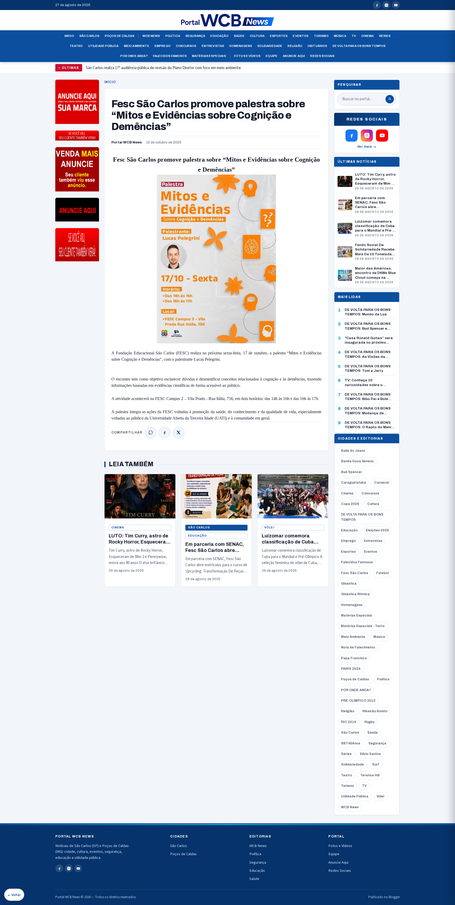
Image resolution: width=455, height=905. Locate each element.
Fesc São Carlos (354, 573)
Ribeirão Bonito (374, 711)
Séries (384, 35)
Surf (375, 764)
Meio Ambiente (136, 45)
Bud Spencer (351, 472)
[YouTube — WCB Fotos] (396, 5)
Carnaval (381, 482)
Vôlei (269, 527)
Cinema (367, 35)
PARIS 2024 (350, 669)
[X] (178, 432)
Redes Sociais (322, 55)
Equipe (272, 55)
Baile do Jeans (353, 451)
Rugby (369, 722)
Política (172, 35)
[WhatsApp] (150, 432)
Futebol (382, 573)
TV (354, 35)
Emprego (163, 45)
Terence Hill (369, 775)
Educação (219, 35)
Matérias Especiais (209, 55)
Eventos (300, 35)
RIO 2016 (348, 722)
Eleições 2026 (377, 530)
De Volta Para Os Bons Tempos (359, 45)
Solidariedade (269, 45)
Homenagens (240, 45)
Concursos (186, 45)
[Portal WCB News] (227, 20)
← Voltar (14, 895)
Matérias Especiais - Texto (362, 626)
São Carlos (89, 35)
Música (340, 35)
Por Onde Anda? (133, 55)
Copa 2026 (350, 504)
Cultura (257, 35)
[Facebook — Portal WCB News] (377, 5)
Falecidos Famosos (170, 55)
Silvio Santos (370, 754)
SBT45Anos (350, 743)
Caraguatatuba (353, 482)
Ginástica (349, 583)
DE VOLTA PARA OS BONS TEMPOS (362, 517)
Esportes (279, 35)
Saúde (239, 35)
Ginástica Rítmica (355, 594)
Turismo (321, 35)
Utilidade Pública (103, 45)
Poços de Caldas (120, 35)
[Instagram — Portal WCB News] (386, 5)
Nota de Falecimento (358, 647)
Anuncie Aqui (294, 55)
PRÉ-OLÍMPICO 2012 (358, 700)
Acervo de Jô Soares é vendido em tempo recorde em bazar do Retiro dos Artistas (153, 70)
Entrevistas (213, 45)
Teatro (76, 45)
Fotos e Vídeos (247, 55)
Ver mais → (367, 146)
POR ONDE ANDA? (356, 690)
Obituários (317, 45)
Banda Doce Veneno (357, 461)
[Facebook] (164, 432)
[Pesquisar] (389, 99)
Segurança (195, 35)
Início (69, 35)
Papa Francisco (354, 658)
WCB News (151, 35)
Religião (295, 45)
